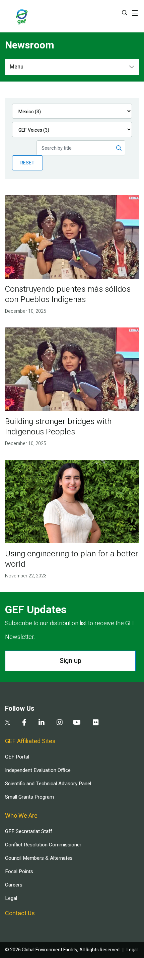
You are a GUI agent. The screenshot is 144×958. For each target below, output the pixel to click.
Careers (13, 884)
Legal (11, 898)
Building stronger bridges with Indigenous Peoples (58, 427)
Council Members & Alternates (39, 858)
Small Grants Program (29, 797)
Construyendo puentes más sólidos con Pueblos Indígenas (68, 294)
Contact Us (20, 913)
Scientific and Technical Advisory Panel (48, 783)
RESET (27, 162)
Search (124, 12)
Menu (16, 67)
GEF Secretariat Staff (28, 831)
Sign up (70, 661)
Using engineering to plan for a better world (71, 559)
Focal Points (19, 871)
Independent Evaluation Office (38, 770)
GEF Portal (17, 757)
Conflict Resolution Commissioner (43, 844)
